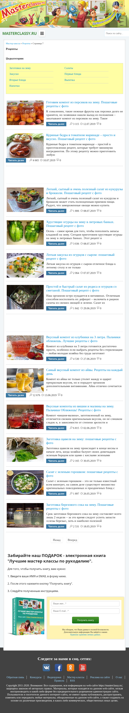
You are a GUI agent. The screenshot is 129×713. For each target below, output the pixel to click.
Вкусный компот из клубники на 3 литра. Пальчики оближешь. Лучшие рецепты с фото (83, 339)
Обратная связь (15, 677)
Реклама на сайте (100, 677)
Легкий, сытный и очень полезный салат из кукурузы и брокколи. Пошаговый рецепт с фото (84, 191)
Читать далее (56, 124)
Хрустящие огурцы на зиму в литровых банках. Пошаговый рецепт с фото (80, 224)
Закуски (14, 73)
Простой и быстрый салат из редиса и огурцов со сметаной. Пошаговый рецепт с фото (81, 288)
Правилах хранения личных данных (85, 634)
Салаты (68, 68)
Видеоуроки (54, 677)
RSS (72, 680)
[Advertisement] (67, 173)
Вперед (72, 540)
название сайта (19, 33)
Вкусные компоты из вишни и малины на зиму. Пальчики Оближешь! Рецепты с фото (80, 408)
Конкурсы (35, 677)
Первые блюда (72, 73)
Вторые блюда (17, 80)
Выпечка (69, 80)
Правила (59, 680)
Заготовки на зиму (20, 68)
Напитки (14, 85)
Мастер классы (75, 677)
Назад (56, 540)
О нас (119, 677)
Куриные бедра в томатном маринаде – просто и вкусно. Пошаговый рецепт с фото (80, 137)
